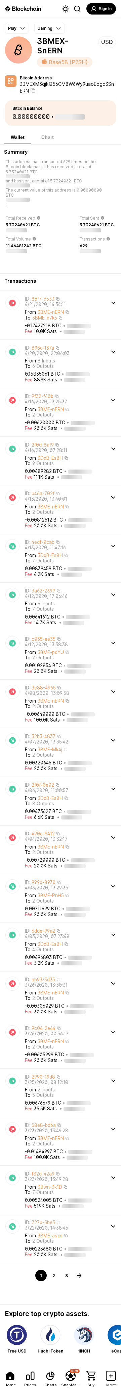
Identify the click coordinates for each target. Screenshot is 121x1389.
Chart (47, 137)
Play (12, 28)
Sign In (105, 8)
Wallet (18, 137)
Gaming (44, 28)
